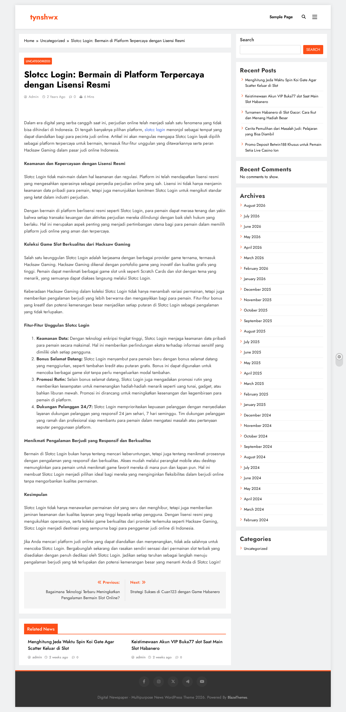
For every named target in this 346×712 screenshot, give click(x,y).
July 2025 (251, 342)
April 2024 (253, 499)
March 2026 (254, 258)
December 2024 (257, 415)
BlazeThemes (237, 697)
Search (247, 39)
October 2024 (255, 436)
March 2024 (254, 509)
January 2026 (255, 279)
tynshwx (44, 17)
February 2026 (256, 268)
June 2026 (252, 226)
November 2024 (258, 425)
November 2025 (257, 300)
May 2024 (252, 488)
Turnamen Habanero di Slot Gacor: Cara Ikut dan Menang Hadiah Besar (280, 115)
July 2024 (252, 467)
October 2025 (255, 310)
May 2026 (252, 237)
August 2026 (254, 205)
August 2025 (254, 331)
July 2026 (252, 216)
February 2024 (256, 520)
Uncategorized (38, 61)
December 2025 (257, 289)
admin (34, 96)
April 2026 (253, 247)
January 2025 (254, 404)
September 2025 (258, 321)
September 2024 (258, 446)
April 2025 (253, 373)
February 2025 (256, 394)
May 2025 (252, 363)
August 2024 (254, 457)
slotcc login (155, 130)
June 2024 (252, 478)
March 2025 (254, 383)
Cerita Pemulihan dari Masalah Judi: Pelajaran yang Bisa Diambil (281, 131)
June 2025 (252, 352)
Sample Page (281, 17)
